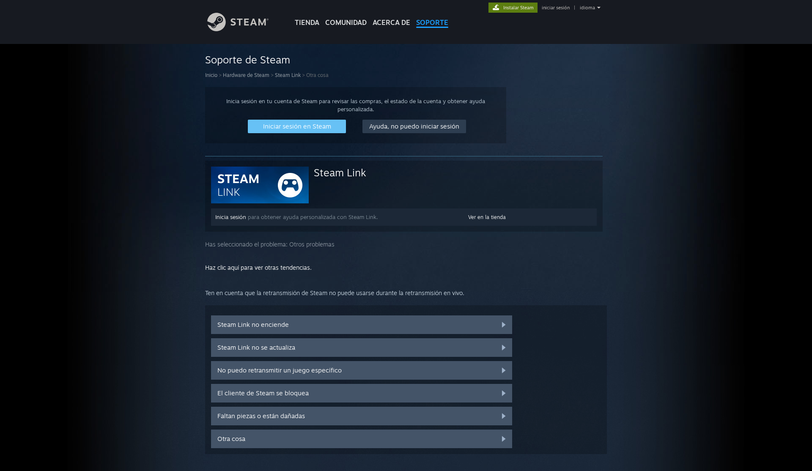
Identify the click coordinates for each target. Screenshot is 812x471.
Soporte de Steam (247, 59)
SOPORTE (432, 22)
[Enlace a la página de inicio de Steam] (238, 29)
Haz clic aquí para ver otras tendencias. (258, 267)
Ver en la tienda (487, 217)
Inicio (211, 75)
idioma (587, 8)
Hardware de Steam (246, 75)
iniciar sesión (556, 8)
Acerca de (391, 22)
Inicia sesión (230, 217)
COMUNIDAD (346, 22)
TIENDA (307, 22)
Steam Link (288, 75)
